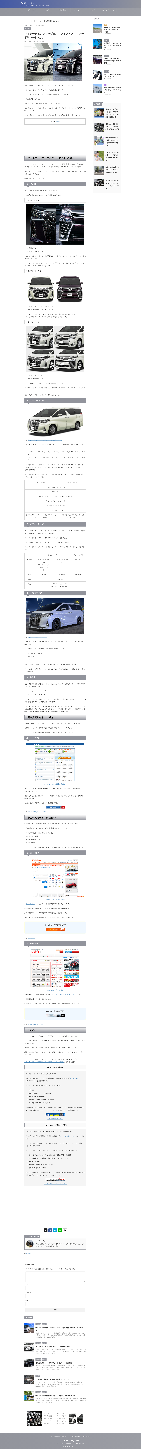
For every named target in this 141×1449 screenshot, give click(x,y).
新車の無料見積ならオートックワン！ (37, 812)
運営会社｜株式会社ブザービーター (60, 1436)
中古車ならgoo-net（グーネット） (65, 994)
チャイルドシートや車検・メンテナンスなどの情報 (70, 1443)
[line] (60, 1230)
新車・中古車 (32, 10)
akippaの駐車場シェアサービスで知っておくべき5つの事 (112, 169)
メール (28, 1292)
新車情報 (28, 1253)
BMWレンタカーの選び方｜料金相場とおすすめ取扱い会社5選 (112, 61)
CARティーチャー (28, 3)
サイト (27, 1300)
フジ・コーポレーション (68, 1136)
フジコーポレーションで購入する (55, 1184)
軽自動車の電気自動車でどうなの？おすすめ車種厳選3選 (55, 1396)
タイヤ (47, 10)
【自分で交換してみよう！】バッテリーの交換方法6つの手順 (112, 126)
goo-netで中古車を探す (55, 990)
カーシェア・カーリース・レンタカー (108, 10)
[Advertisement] (55, 140)
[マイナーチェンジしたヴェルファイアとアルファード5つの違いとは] (55, 1230)
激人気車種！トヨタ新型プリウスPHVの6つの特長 (52, 1347)
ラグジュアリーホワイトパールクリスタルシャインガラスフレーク (45, 440)
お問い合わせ (86, 1436)
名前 (27, 1284)
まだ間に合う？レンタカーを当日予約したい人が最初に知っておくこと (112, 45)
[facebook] (50, 1230)
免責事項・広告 (76, 1436)
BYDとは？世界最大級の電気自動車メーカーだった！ (54, 1379)
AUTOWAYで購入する (55, 1119)
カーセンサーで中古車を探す (55, 899)
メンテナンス (78, 10)
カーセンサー (30, 904)
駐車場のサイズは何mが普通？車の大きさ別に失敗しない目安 (112, 30)
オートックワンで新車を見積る (54, 784)
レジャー (70, 14)
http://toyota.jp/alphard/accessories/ (37, 637)
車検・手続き (63, 10)
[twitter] (45, 1230)
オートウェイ (74, 1078)
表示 (57, 121)
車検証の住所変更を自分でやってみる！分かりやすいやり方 (112, 90)
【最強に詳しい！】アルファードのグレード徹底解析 (53, 1363)
